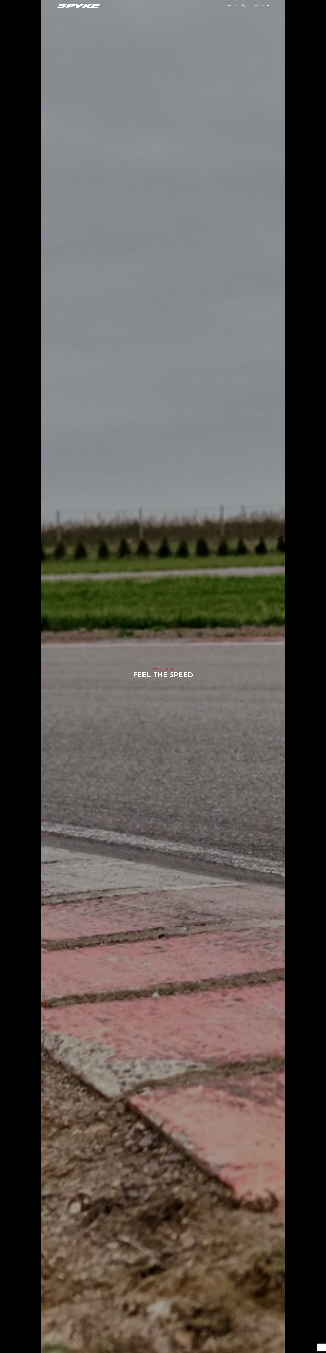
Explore (259, 6)
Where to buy (234, 6)
